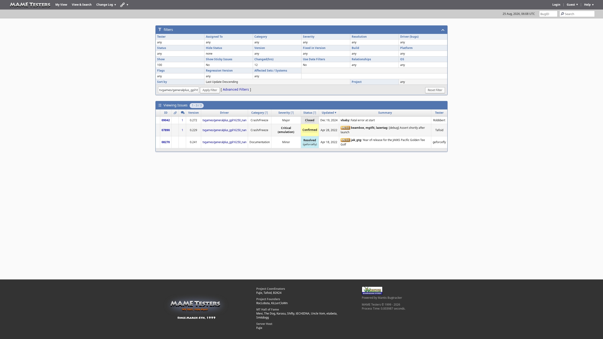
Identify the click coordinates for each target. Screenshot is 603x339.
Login (556, 5)
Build (355, 48)
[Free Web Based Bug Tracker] (372, 294)
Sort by (162, 82)
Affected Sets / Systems (270, 71)
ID (165, 113)
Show (161, 59)
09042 (166, 120)
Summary (385, 113)
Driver (224, 113)
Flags (161, 71)
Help (587, 5)
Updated (328, 113)
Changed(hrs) (263, 59)
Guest (571, 5)
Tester (161, 37)
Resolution (359, 37)
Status (161, 48)
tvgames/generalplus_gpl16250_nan (224, 120)
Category (260, 37)
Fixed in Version (314, 48)
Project (357, 82)
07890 (166, 130)
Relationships (361, 59)
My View (61, 5)
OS (402, 59)
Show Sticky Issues (219, 59)
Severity (308, 37)
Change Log (104, 5)
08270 (166, 142)
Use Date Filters (314, 59)
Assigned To (214, 37)
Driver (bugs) (409, 37)
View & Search (82, 5)
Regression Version (219, 71)
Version (259, 48)
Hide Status (214, 48)
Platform (406, 48)
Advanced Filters (236, 89)
